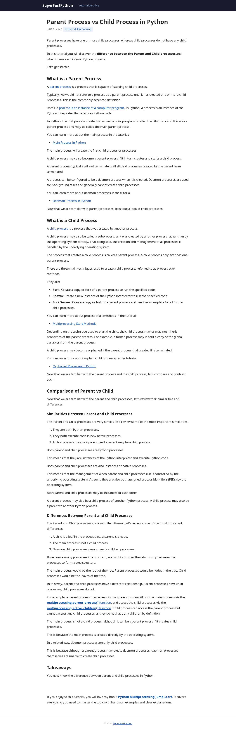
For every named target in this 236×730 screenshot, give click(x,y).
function (79, 602)
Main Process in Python (69, 142)
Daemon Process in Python (72, 201)
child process (59, 228)
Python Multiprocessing (78, 29)
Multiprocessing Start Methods (74, 323)
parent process (60, 86)
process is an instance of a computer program (91, 108)
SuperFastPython (57, 5)
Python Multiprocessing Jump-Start (145, 697)
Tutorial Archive (89, 5)
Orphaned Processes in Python (74, 366)
